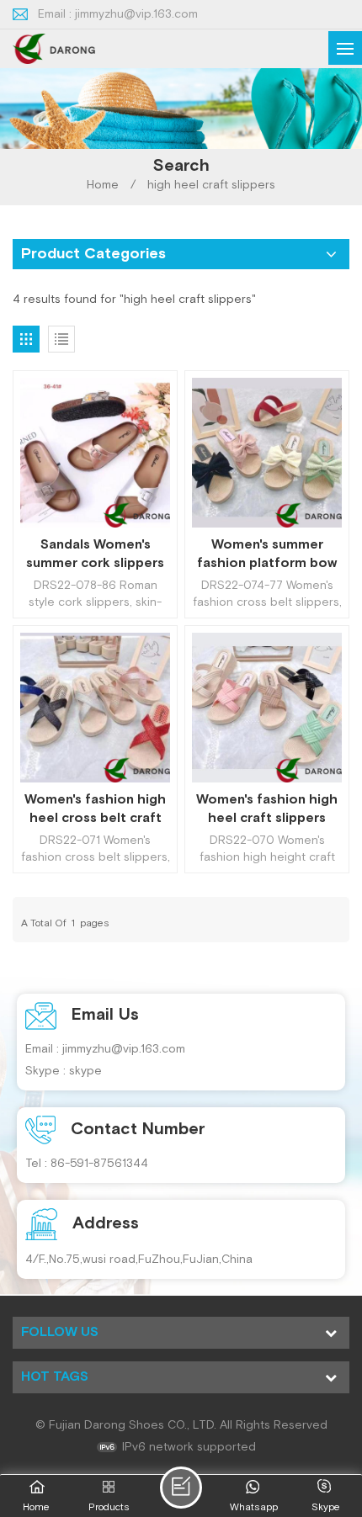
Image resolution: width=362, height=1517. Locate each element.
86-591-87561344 (99, 1163)
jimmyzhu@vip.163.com (136, 14)
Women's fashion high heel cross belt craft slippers (95, 809)
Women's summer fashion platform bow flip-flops (267, 554)
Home (103, 185)
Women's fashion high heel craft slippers (267, 809)
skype (85, 1071)
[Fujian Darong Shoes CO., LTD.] (54, 49)
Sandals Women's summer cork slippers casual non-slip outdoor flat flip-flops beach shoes (95, 554)
